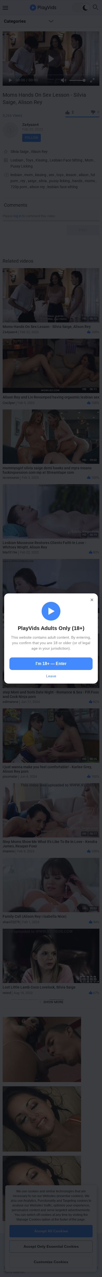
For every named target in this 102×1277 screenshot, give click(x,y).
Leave (51, 676)
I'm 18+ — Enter (51, 663)
